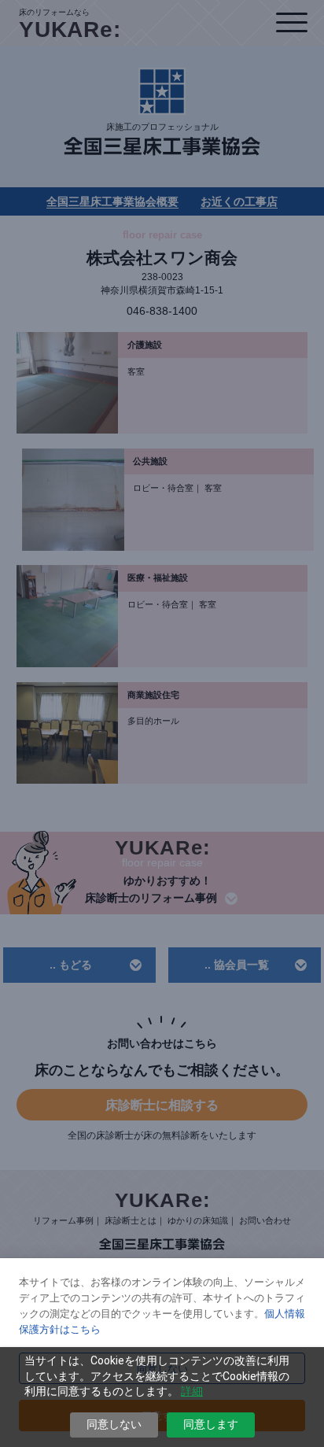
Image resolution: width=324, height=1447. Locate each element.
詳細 (192, 1391)
